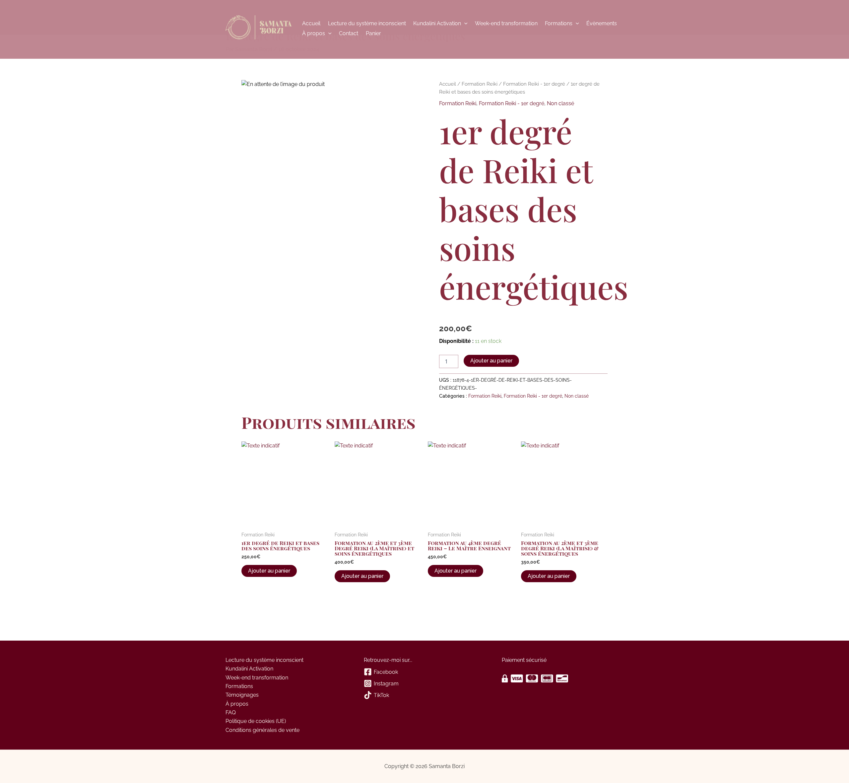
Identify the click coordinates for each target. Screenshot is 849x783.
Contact (348, 33)
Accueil (311, 23)
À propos (313, 33)
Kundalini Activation (437, 23)
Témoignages (242, 695)
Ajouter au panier (491, 360)
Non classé (560, 103)
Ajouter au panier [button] (269, 571)
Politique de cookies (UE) (256, 721)
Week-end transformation (506, 23)
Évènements (601, 23)
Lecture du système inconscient (367, 23)
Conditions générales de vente (262, 730)
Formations (558, 23)
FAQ (231, 712)
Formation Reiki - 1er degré (534, 84)
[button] (464, 24)
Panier (373, 33)
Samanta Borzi (259, 28)
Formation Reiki (479, 84)
